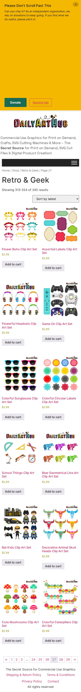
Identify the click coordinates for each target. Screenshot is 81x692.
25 (40, 659)
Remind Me (41, 102)
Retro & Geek (30, 170)
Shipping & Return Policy (23, 675)
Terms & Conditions (61, 675)
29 (68, 659)
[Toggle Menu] (74, 163)
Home (6, 170)
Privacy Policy (32, 681)
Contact (53, 681)
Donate (15, 102)
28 (61, 659)
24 (33, 659)
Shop (15, 170)
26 (47, 659)
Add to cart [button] (13, 264)
